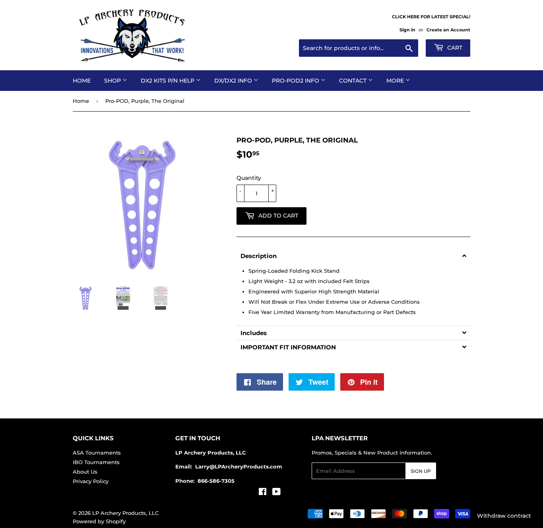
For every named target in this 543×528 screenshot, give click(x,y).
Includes (253, 333)
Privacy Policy (91, 481)
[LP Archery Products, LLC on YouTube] (276, 492)
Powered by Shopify (99, 521)
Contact (353, 80)
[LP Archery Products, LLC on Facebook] (262, 492)
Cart (454, 47)
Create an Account (448, 30)
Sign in (407, 30)
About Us (85, 471)
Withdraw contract (504, 515)
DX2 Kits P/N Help (168, 80)
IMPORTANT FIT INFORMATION (288, 347)
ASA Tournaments (97, 452)
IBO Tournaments (96, 462)
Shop (113, 80)
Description (258, 256)
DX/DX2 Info (234, 80)
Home (82, 80)
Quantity (249, 177)
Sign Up (421, 471)
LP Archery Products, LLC (125, 513)
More (395, 80)
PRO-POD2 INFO (296, 80)
